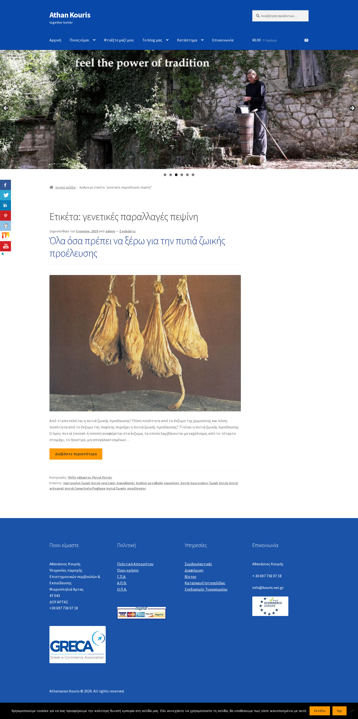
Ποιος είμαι (79, 40)
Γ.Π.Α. (121, 576)
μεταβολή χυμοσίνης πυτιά (168, 483)
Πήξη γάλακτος (79, 477)
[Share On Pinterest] (5, 215)
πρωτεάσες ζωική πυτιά (209, 483)
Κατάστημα (187, 40)
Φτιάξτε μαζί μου (119, 40)
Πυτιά (96, 477)
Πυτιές (107, 477)
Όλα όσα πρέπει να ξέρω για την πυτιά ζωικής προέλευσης (137, 246)
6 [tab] (193, 174)
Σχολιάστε (127, 231)
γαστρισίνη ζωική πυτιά (81, 483)
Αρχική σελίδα (65, 187)
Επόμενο (352, 108)
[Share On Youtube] (5, 246)
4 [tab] (181, 174)
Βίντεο (190, 576)
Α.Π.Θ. (122, 582)
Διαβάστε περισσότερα (76, 453)
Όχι (339, 711)
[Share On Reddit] (5, 226)
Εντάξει (320, 711)
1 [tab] (165, 174)
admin (110, 231)
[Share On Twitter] (5, 195)
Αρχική (55, 40)
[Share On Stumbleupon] (5, 236)
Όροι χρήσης (128, 570)
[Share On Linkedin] (5, 205)
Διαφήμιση (194, 570)
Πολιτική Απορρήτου (135, 563)
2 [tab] (170, 174)
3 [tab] (176, 174)
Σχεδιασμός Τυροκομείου (206, 589)
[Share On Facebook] (5, 185)
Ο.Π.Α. (122, 589)
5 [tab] (187, 174)
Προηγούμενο (6, 108)
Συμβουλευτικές (198, 563)
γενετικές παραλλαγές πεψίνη (124, 483)
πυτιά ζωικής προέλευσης (126, 488)
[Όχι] (351, 710)
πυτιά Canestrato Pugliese (85, 488)
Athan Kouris (69, 15)
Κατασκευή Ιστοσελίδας (205, 582)
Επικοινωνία (223, 40)
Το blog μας (152, 40)
